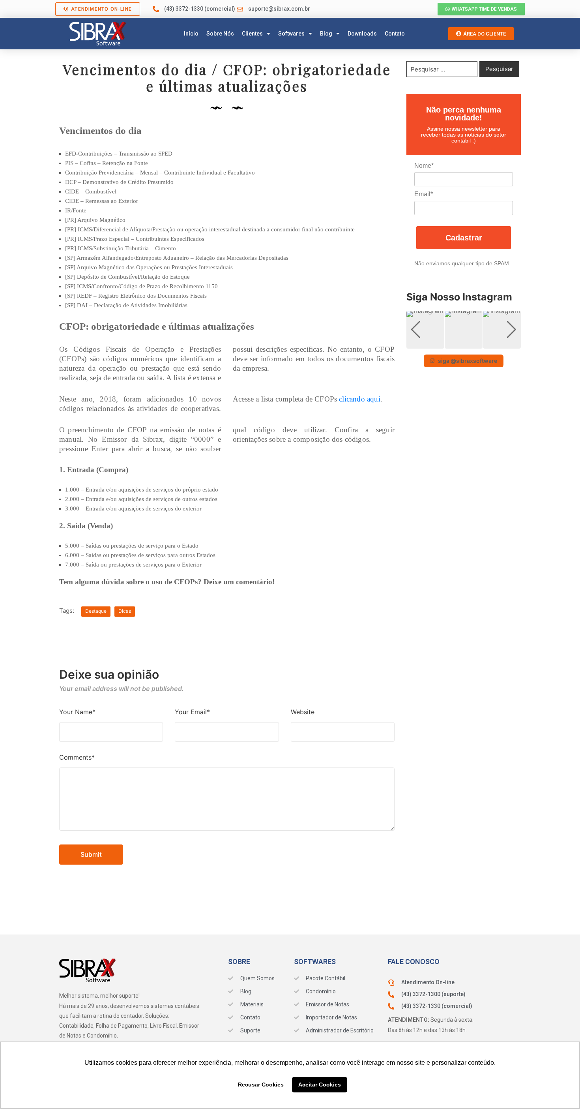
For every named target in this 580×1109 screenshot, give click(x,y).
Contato (395, 33)
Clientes (252, 33)
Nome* (424, 165)
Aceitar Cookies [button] (319, 1084)
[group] (425, 330)
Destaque (96, 611)
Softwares (291, 33)
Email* (423, 194)
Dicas (124, 611)
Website (302, 712)
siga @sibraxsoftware (467, 360)
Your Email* (192, 712)
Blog (326, 33)
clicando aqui (359, 399)
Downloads (362, 33)
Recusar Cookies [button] (261, 1084)
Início (191, 33)
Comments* (77, 757)
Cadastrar (463, 237)
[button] (463, 343)
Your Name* (77, 712)
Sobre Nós (220, 33)
